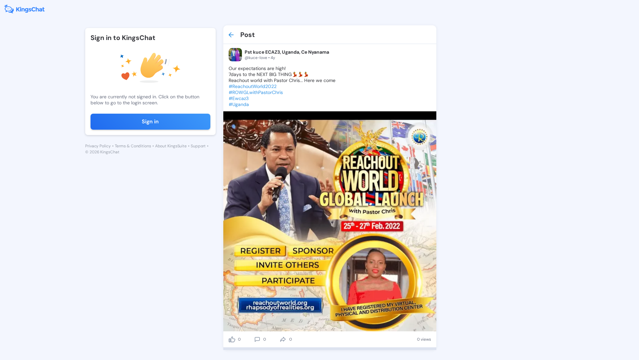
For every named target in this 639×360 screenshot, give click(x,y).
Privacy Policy (98, 146)
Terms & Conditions (133, 146)
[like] (232, 339)
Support (198, 146)
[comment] (257, 339)
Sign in (150, 121)
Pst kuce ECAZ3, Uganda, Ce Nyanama (287, 52)
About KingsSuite (171, 146)
